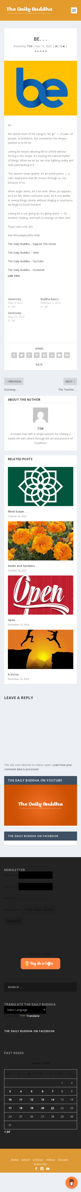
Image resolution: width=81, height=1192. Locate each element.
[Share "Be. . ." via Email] (59, 355)
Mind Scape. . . (18, 511)
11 (20, 1099)
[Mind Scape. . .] (40, 486)
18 (20, 1108)
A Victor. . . (15, 674)
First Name (11, 875)
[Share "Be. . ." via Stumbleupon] (52, 355)
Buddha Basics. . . (51, 299)
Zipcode (9, 898)
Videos (50, 1160)
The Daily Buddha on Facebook (33, 836)
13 (42, 1099)
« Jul (7, 1131)
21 (52, 1108)
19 (31, 1108)
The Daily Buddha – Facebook (26, 270)
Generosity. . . (16, 299)
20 (42, 1108)
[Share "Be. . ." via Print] (67, 355)
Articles (38, 1160)
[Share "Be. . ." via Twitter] (21, 355)
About (26, 1160)
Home (15, 1160)
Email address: (13, 909)
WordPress (66, 1154)
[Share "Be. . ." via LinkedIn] (44, 355)
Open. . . (14, 620)
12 (31, 1099)
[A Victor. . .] (40, 649)
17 (9, 1108)
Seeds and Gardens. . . (23, 566)
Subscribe (40, 1164)
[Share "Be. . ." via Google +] (29, 355)
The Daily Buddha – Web (23, 252)
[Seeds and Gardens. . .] (40, 540)
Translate (32, 1016)
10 (9, 1099)
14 (52, 1099)
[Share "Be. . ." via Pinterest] (36, 355)
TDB (29, 46)
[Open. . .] (40, 595)
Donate (63, 1160)
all (56, 46)
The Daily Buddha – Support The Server (32, 244)
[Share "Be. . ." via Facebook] (14, 355)
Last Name (11, 886)
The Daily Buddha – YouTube (26, 261)
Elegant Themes (33, 1154)
